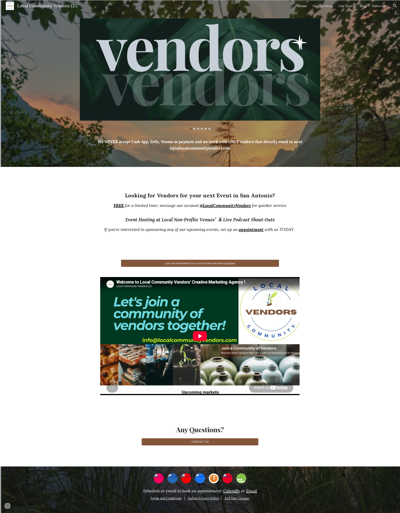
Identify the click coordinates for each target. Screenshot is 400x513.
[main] (200, 145)
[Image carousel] (200, 74)
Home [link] (302, 6)
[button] (395, 6)
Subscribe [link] (380, 6)
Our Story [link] (346, 6)
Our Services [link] (322, 6)
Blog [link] (363, 6)
